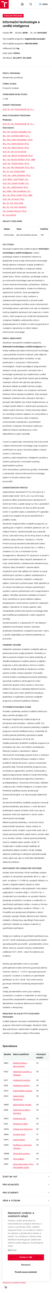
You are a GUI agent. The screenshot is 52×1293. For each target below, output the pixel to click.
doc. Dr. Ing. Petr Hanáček (14, 207)
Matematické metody (22, 1104)
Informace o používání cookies (14, 1282)
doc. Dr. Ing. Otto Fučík (13, 203)
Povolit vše (25, 1257)
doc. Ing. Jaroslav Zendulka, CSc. (17, 131)
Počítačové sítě (19, 1118)
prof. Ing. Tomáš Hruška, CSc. (16, 183)
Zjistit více (12, 1250)
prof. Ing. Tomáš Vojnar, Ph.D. (16, 163)
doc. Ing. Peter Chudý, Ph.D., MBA (17, 195)
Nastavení (26, 1265)
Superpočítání (19, 1139)
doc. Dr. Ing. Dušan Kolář (14, 171)
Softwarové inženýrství (23, 1129)
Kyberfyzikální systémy (22, 1090)
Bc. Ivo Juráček (9, 215)
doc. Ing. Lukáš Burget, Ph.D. (15, 187)
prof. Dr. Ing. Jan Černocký (15, 151)
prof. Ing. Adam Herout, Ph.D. (16, 147)
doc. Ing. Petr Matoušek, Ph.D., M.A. (19, 167)
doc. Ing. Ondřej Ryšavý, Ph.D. (16, 143)
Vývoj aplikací (18, 1159)
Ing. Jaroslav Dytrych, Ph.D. (15, 211)
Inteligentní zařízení (21, 1085)
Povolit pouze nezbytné (26, 1272)
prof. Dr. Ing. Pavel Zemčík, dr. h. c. (18, 109)
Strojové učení (19, 1134)
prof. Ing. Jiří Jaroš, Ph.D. (14, 199)
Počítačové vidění (20, 1124)
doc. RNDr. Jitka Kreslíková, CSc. (17, 191)
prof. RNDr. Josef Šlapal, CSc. (16, 179)
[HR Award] (6, 1287)
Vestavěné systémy (21, 1153)
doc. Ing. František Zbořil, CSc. (16, 135)
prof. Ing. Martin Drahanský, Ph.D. (18, 155)
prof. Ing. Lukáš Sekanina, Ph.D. (17, 175)
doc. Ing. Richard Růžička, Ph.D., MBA (19, 159)
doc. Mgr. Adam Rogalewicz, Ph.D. (18, 139)
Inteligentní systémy (21, 1080)
